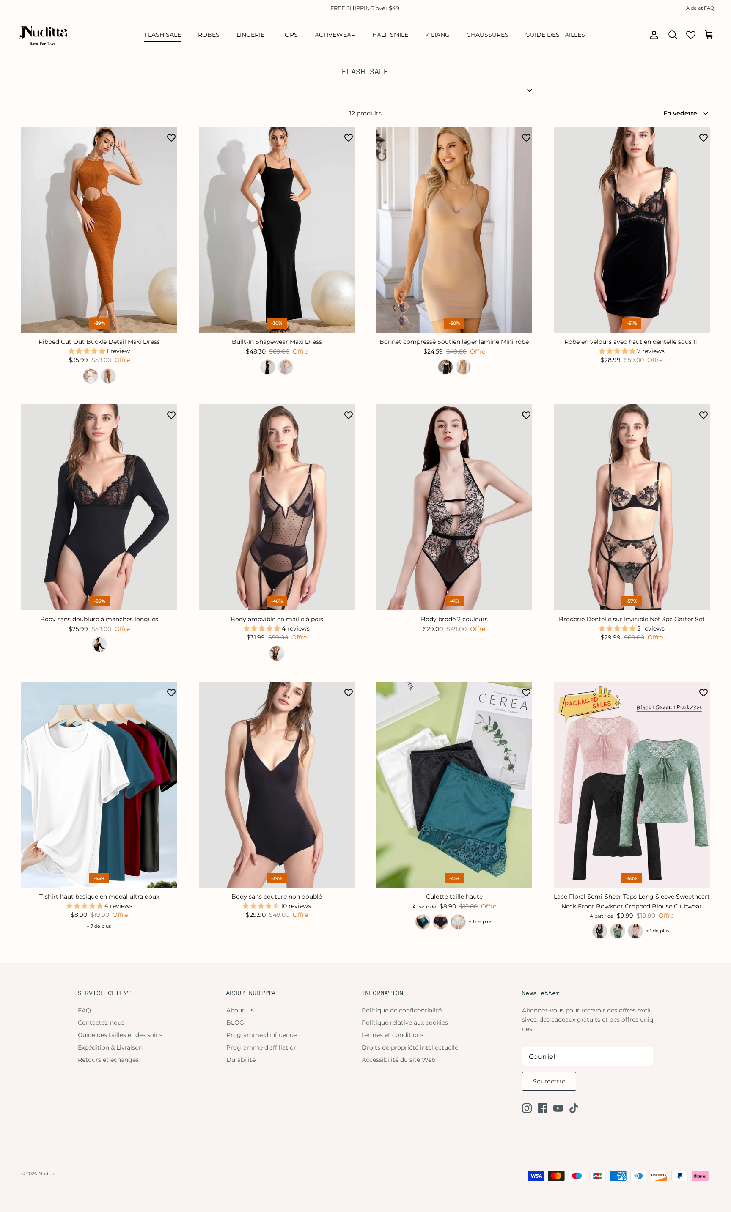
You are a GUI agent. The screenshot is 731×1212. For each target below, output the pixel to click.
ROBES (209, 34)
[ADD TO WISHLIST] (171, 137)
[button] (88, 351)
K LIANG (437, 34)
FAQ (84, 1010)
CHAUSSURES (487, 34)
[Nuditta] (42, 35)
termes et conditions (392, 1035)
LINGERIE (250, 34)
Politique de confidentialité (402, 1010)
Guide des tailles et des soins (120, 1035)
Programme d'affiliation (261, 1047)
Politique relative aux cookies (405, 1022)
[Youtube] (558, 1108)
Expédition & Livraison (110, 1047)
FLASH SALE (162, 34)
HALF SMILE (390, 34)
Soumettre (549, 1081)
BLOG (235, 1022)
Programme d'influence (261, 1035)
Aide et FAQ (700, 8)
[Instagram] (527, 1108)
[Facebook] (542, 1108)
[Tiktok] (574, 1108)
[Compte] (652, 35)
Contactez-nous (101, 1022)
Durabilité (241, 1060)
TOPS (289, 34)
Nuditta (46, 1173)
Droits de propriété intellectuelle (410, 1047)
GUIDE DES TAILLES (555, 34)
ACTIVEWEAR (335, 34)
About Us (240, 1010)
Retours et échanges (108, 1060)
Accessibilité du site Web (398, 1060)
